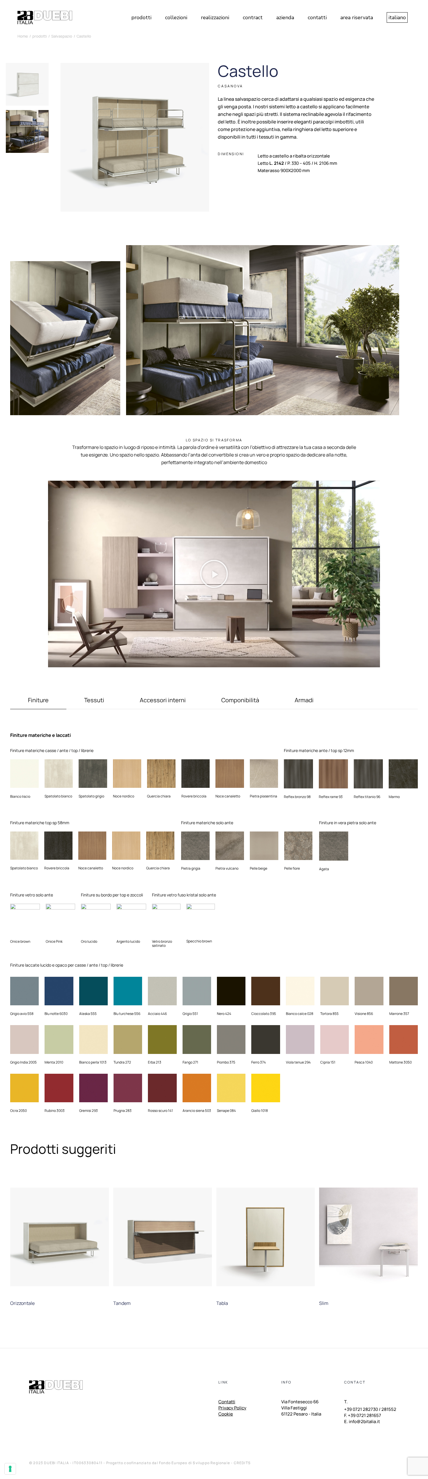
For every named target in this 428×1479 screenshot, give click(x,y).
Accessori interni (163, 700)
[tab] (38, 702)
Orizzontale (22, 1303)
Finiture (38, 700)
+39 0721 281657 (364, 1415)
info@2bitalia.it (364, 1421)
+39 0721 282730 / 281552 (370, 1409)
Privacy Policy (232, 1408)
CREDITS (242, 1462)
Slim (323, 1303)
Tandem (122, 1303)
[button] (214, 573)
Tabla (222, 1303)
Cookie (225, 1414)
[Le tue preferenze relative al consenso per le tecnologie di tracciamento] (10, 1468)
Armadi (304, 700)
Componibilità (240, 700)
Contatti (226, 1402)
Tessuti (94, 700)
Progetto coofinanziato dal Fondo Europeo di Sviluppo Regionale (168, 1462)
